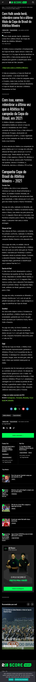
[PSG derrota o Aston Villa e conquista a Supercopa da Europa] (6, 508)
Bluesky (26, 398)
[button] (3, 2)
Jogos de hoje (15, 538)
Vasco (30, 452)
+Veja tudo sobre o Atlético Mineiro (15, 68)
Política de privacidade (21, 679)
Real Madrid (5, 454)
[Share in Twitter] (7, 428)
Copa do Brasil (13, 30)
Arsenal (13, 523)
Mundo (13, 508)
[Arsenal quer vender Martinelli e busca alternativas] (6, 522)
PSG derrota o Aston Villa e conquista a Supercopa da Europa (21, 505)
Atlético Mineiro (7, 415)
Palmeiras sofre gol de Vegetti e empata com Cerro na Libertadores (22, 490)
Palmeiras (14, 493)
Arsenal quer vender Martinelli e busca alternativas (20, 520)
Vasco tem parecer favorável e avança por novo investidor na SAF (21, 476)
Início (3, 7)
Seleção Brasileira (7, 457)
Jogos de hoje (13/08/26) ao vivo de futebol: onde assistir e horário (22, 534)
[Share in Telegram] (10, 428)
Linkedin (10, 400)
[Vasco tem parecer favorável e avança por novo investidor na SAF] (6, 478)
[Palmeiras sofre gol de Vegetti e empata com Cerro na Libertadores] (6, 493)
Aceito (11, 679)
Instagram (11, 398)
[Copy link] (13, 428)
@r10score (12, 548)
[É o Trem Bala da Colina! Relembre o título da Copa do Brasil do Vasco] (18, 628)
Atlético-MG (5, 30)
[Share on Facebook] (3, 428)
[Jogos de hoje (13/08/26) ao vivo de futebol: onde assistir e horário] (6, 537)
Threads (19, 398)
